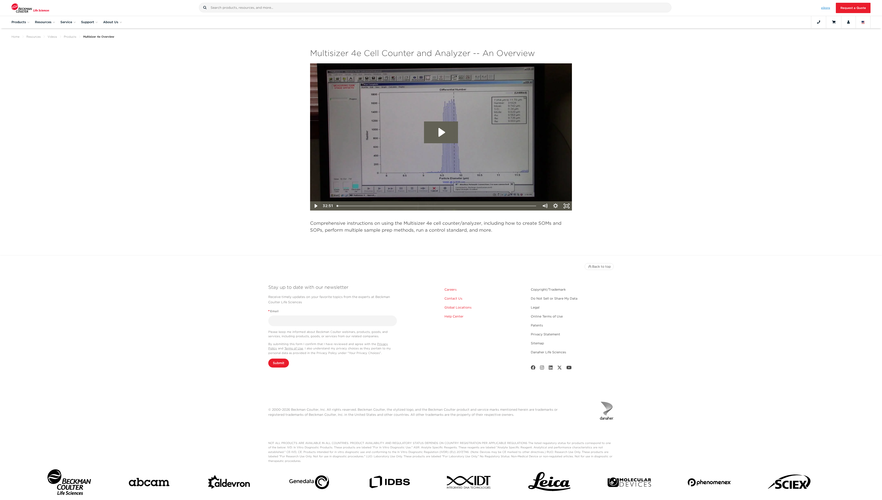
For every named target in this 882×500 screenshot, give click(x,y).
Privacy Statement (545, 334)
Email (273, 311)
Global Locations (458, 307)
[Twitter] (559, 368)
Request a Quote (853, 8)
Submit (278, 363)
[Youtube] (569, 368)
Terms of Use (293, 348)
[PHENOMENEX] (709, 483)
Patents (537, 325)
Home (15, 36)
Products (70, 36)
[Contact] (818, 22)
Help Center (454, 316)
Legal (535, 307)
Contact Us (453, 298)
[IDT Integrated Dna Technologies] (469, 483)
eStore (825, 7)
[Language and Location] (863, 22)
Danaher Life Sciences (548, 352)
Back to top (601, 266)
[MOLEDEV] (629, 483)
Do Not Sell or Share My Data (554, 298)
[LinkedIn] (551, 368)
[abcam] (149, 483)
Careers (450, 289)
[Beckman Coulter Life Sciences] (30, 8)
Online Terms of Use (547, 316)
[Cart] (833, 22)
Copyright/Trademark (548, 289)
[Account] (848, 22)
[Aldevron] (229, 483)
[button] (205, 7)
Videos (52, 36)
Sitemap (537, 343)
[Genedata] (309, 483)
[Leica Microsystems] (549, 483)
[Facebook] (533, 368)
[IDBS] (389, 483)
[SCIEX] (789, 483)
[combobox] (435, 7)
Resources (33, 36)
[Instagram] (542, 368)
